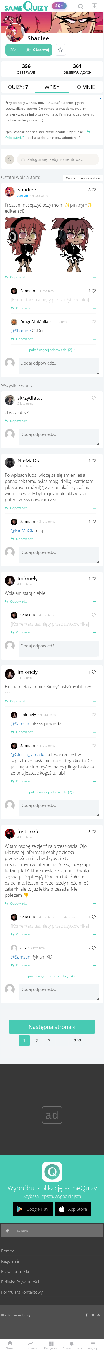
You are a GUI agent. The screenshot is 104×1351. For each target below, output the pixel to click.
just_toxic (28, 831)
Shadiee (26, 189)
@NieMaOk (22, 530)
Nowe (10, 1348)
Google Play (37, 1209)
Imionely (27, 578)
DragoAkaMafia (34, 321)
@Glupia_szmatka (28, 754)
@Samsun (20, 724)
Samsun (27, 290)
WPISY (52, 86)
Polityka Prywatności (20, 1281)
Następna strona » (52, 1027)
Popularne (30, 1347)
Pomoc (7, 1251)
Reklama (21, 1231)
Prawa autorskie (16, 1271)
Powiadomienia (72, 1348)
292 (77, 1041)
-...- (23, 947)
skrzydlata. (29, 397)
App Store (77, 1209)
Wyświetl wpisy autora (83, 178)
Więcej (92, 1348)
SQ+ (59, 5)
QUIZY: (18, 86)
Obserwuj (29, 49)
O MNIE (86, 86)
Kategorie (51, 1348)
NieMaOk (28, 460)
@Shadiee (21, 331)
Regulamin (11, 1261)
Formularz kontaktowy (22, 1292)
